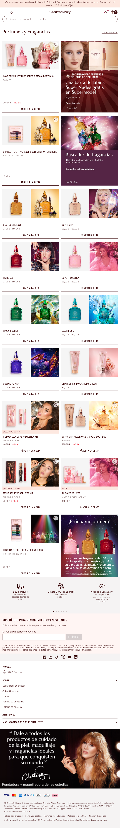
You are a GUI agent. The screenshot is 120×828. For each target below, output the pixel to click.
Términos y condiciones (54, 816)
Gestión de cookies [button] (97, 816)
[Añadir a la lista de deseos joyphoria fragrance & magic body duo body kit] (114, 404)
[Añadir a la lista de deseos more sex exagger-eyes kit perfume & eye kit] (55, 461)
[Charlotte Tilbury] (60, 12)
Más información (110, 32)
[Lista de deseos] (11, 12)
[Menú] (4, 12)
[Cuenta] (106, 11)
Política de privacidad (13, 701)
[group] (21, 593)
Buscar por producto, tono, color (27, 19)
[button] (6, 19)
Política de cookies (12, 707)
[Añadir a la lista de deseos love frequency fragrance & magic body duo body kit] (55, 44)
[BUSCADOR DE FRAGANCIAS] (89, 184)
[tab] (53, 611)
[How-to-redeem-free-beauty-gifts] (89, 111)
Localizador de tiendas (13, 685)
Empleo (6, 696)
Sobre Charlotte (10, 691)
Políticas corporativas (77, 816)
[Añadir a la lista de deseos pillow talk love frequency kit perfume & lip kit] (55, 404)
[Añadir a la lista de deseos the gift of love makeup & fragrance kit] (114, 461)
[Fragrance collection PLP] (89, 576)
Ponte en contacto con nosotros (17, 811)
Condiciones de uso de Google (92, 820)
